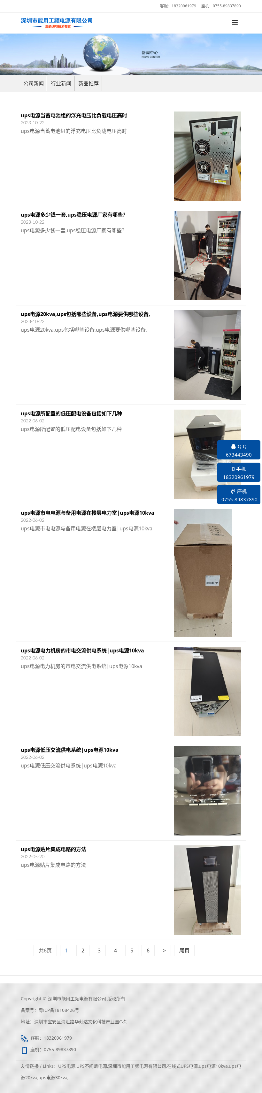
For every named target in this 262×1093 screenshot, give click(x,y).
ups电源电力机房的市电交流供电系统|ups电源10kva (82, 650)
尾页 (184, 950)
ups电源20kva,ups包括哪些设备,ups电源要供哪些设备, (85, 314)
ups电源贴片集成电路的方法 (53, 849)
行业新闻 (61, 83)
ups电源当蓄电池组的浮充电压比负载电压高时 (74, 115)
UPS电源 (66, 1066)
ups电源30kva (52, 1077)
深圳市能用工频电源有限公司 (137, 1066)
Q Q (239, 450)
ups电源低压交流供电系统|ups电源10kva (70, 749)
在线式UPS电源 (182, 1066)
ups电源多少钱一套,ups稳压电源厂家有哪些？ (74, 214)
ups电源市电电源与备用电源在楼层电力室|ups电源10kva (87, 512)
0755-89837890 (227, 6)
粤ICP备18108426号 (59, 1010)
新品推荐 (88, 83)
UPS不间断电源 (91, 1066)
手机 (239, 473)
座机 (239, 495)
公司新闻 (33, 83)
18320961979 (184, 6)
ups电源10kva (213, 1066)
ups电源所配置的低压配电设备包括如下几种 (71, 413)
